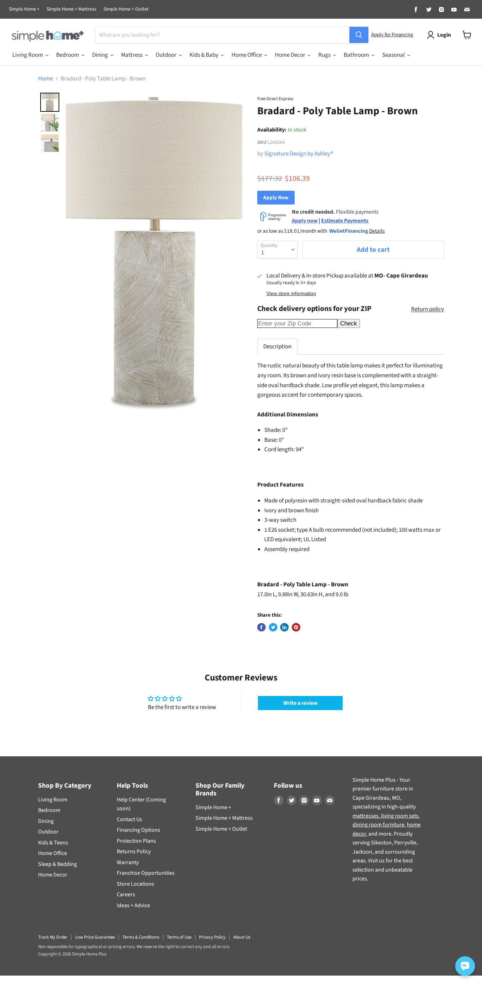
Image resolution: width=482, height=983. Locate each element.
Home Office (52, 853)
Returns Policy (134, 851)
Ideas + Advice (133, 905)
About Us (241, 937)
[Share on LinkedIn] (284, 627)
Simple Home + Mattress (71, 9)
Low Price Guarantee (95, 937)
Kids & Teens (53, 843)
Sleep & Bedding (57, 864)
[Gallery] (142, 253)
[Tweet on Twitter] (273, 627)
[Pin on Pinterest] (296, 627)
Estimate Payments (344, 221)
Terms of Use (179, 937)
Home (45, 79)
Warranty (128, 862)
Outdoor (48, 832)
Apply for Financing (392, 34)
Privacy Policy (212, 937)
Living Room (52, 800)
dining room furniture (378, 825)
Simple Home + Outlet (126, 9)
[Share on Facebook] (261, 627)
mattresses (366, 816)
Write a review (300, 703)
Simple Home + (24, 9)
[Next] (237, 253)
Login (444, 35)
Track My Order (52, 937)
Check (348, 323)
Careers (126, 894)
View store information (291, 293)
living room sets (399, 816)
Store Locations (135, 884)
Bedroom (49, 810)
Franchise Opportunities (146, 873)
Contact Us (129, 819)
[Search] (358, 35)
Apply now (305, 221)
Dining (46, 821)
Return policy (427, 309)
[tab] (277, 346)
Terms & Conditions (140, 937)
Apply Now (276, 197)
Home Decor (52, 875)
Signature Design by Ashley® (298, 153)
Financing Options (138, 830)
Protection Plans (136, 841)
